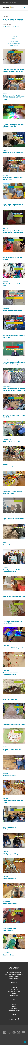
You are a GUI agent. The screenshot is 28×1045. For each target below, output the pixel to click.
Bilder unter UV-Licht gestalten (14, 648)
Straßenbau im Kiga (9, 776)
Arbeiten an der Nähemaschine (14, 596)
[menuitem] (14, 36)
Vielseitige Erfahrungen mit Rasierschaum (12, 622)
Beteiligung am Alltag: (10, 854)
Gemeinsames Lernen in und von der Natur (12, 178)
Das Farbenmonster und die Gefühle (12, 258)
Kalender (14, 1006)
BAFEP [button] (14, 40)
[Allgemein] (5, 27)
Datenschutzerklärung (14, 1010)
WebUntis (14, 987)
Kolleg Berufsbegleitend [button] (14, 43)
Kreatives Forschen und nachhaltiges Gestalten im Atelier (13, 70)
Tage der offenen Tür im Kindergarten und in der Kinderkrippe (14, 389)
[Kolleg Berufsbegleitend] (9, 31)
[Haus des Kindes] (16, 27)
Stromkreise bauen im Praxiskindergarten (10, 674)
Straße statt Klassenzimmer (12, 310)
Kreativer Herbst (8, 955)
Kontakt (14, 1004)
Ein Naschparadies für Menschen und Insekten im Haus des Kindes (14, 98)
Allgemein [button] (14, 38)
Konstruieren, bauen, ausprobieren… (10, 929)
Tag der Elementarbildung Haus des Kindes (14, 336)
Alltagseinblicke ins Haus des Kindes (13, 801)
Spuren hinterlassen (10, 903)
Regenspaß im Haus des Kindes (14, 724)
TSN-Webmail (14, 989)
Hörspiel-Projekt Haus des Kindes (12, 750)
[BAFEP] (10, 27)
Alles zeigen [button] (14, 36)
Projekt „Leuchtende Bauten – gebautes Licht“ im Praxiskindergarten (13, 126)
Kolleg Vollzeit (18, 297)
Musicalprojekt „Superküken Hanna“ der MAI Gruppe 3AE (13, 232)
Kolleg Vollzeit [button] (14, 45)
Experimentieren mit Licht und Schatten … (13, 519)
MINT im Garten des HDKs (12, 442)
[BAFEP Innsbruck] (8, 7)
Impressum (14, 1008)
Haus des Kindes (18, 52)
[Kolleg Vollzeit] (20, 31)
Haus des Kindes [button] (14, 41)
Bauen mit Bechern (9, 879)
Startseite (6, 2)
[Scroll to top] (25, 1042)
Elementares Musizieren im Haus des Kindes (14, 416)
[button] (24, 7)
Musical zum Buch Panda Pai (13, 153)
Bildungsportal (14, 995)
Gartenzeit (6, 545)
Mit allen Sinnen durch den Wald (12, 285)
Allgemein (11, 52)
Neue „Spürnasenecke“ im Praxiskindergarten (12, 571)
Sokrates (14, 993)
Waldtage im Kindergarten (12, 467)
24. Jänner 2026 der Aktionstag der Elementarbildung (14, 363)
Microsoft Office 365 (14, 991)
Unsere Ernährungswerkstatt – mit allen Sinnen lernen (13, 205)
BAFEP (21, 135)
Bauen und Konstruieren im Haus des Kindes (12, 492)
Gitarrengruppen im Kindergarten (9, 828)
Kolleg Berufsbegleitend (13, 295)
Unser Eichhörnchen (10, 699)
